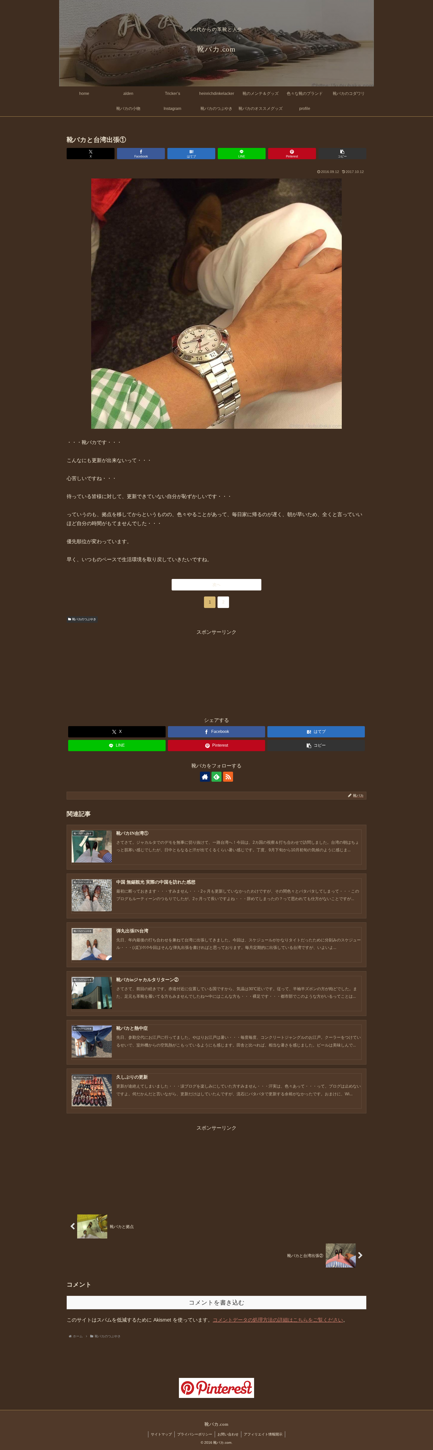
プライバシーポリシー (194, 1434)
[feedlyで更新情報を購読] (216, 777)
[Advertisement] (216, 672)
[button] (342, 153)
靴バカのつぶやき (84, 619)
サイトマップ (161, 1434)
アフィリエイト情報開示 (263, 1434)
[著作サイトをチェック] (205, 777)
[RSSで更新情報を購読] (228, 777)
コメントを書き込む (217, 1302)
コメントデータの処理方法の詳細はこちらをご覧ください (278, 1320)
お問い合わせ (228, 1434)
